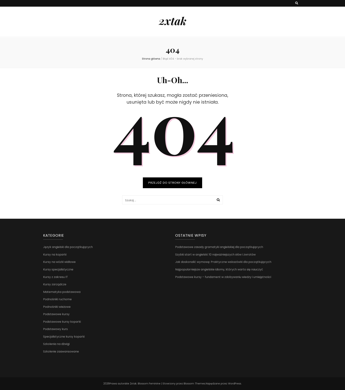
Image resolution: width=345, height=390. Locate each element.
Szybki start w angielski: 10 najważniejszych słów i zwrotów (215, 254)
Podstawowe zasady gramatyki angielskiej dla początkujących (219, 247)
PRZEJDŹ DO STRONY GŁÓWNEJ (172, 183)
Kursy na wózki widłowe (59, 262)
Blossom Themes (194, 383)
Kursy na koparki (54, 254)
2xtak (172, 20)
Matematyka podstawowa (61, 292)
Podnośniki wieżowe (57, 307)
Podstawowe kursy (56, 314)
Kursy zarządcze (54, 284)
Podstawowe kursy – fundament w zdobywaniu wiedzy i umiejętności (223, 277)
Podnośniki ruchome (57, 299)
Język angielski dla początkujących (68, 247)
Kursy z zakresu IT (55, 277)
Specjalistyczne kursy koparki (64, 337)
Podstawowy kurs (55, 329)
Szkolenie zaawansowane (61, 351)
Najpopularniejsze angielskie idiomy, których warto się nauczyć (219, 269)
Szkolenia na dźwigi (56, 344)
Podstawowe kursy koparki (62, 322)
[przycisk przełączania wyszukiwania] (296, 3)
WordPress (234, 383)
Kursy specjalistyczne (58, 269)
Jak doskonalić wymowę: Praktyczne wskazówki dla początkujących (223, 262)
